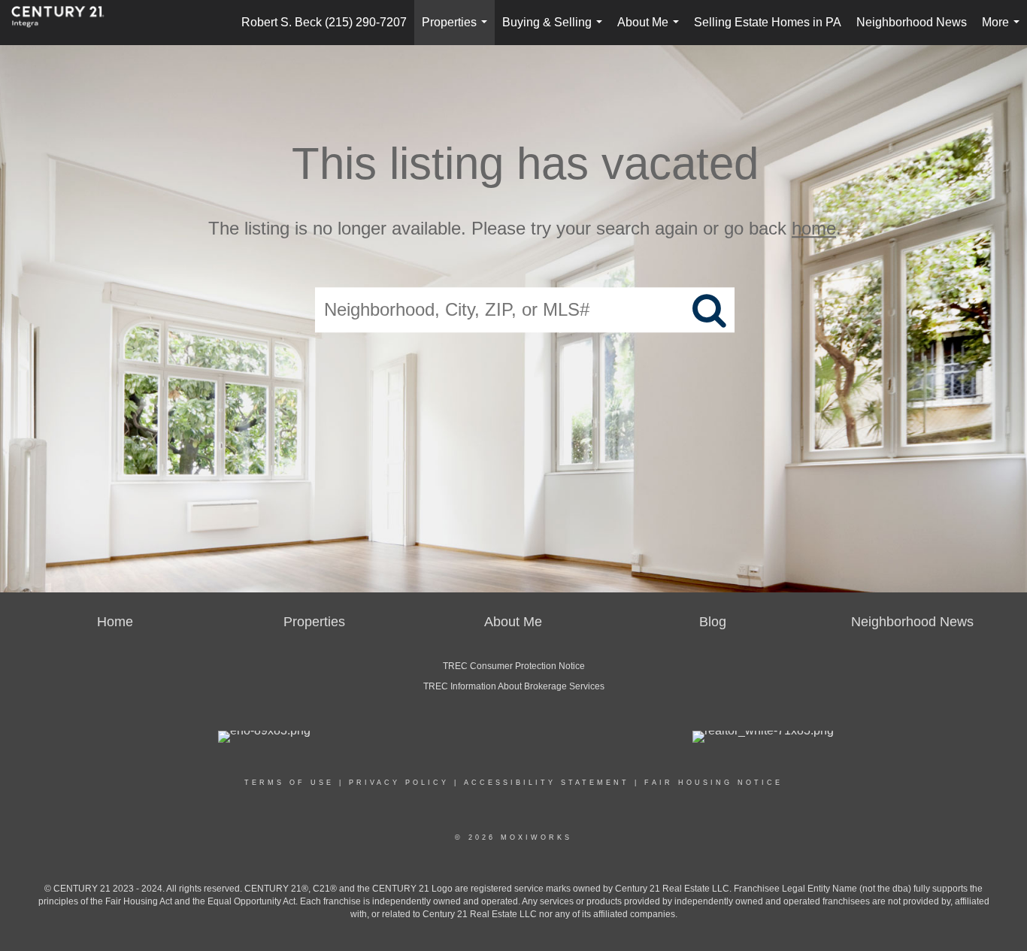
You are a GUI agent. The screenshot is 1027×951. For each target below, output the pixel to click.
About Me (651, 30)
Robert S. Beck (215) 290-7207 (324, 22)
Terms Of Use (289, 782)
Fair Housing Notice (713, 782)
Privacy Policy (399, 782)
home (814, 228)
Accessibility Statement (546, 782)
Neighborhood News (911, 22)
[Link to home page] (65, 22)
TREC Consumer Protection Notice (514, 666)
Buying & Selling (555, 30)
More (1003, 30)
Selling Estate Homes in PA (767, 22)
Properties (457, 30)
